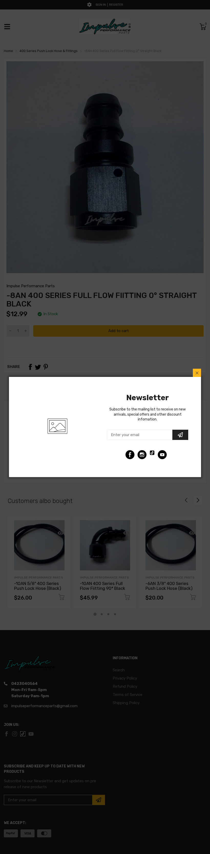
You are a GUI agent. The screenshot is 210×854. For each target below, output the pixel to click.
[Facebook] (129, 454)
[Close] (197, 373)
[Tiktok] (152, 454)
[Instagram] (142, 454)
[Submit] (180, 435)
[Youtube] (162, 454)
